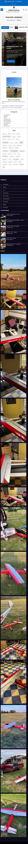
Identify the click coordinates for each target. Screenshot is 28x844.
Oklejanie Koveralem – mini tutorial (15, 47)
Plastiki (5, 124)
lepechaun (19, 145)
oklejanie (16, 51)
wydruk (21, 164)
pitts (15, 153)
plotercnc (5, 156)
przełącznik (18, 156)
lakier (11, 51)
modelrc (13, 51)
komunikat (5, 145)
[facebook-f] (12, 4)
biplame (18, 136)
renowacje (4, 161)
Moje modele (6, 120)
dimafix (17, 139)
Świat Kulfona (13, 10)
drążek (11, 142)
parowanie (10, 153)
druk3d (5, 142)
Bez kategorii (6, 114)
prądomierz (5, 159)
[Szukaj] (24, 10)
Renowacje (6, 125)
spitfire (15, 161)
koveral (8, 51)
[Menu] (2, 9)
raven (10, 159)
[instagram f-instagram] (14, 4)
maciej (9, 50)
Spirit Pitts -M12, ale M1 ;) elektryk (16, 27)
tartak (20, 161)
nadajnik (14, 151)
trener (10, 164)
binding (14, 136)
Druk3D (5, 116)
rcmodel (15, 159)
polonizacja (12, 156)
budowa (4, 139)
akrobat (9, 133)
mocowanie (11, 147)
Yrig (3, 167)
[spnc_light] (26, 10)
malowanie (5, 147)
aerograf (4, 133)
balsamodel (6, 136)
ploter (19, 153)
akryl (20, 50)
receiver (22, 159)
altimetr (18, 133)
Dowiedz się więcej (11, 61)
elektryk (16, 142)
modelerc (16, 147)
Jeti (4, 117)
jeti (21, 142)
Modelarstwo (9, 44)
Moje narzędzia (7, 121)
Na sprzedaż (6, 123)
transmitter (5, 164)
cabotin (9, 139)
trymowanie (15, 164)
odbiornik (22, 151)
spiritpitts (10, 161)
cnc (13, 139)
